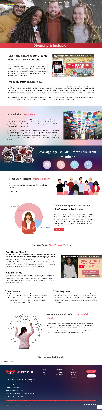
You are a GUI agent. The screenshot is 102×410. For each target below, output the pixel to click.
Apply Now (47, 2)
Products (67, 2)
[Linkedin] (91, 404)
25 (88, 165)
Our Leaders (59, 372)
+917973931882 (15, 387)
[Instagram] (89, 404)
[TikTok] (95, 404)
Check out (13, 191)
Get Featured (72, 372)
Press (43, 375)
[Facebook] (84, 404)
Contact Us (66, 7)
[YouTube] (93, 404)
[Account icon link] (87, 4)
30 (75, 165)
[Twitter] (87, 404)
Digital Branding (60, 375)
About (44, 370)
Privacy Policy (73, 377)
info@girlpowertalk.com (16, 390)
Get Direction (72, 375)
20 (47, 165)
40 (61, 165)
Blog (43, 372)
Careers (71, 370)
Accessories (58, 2)
